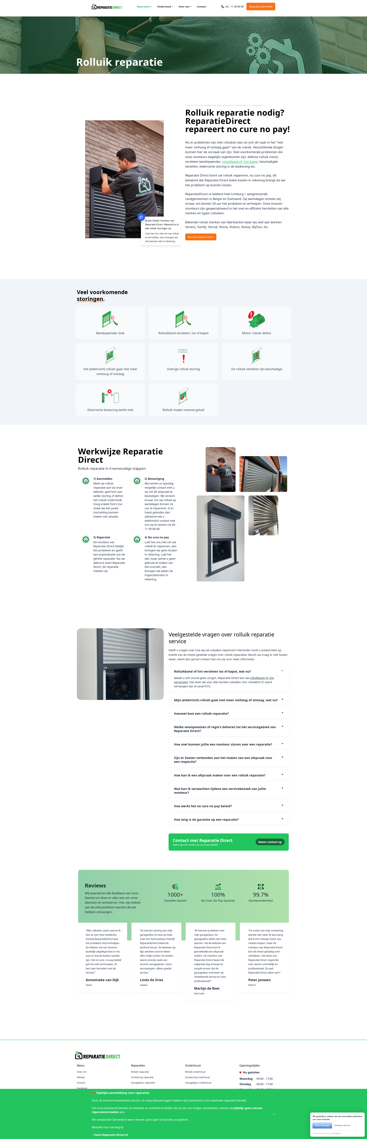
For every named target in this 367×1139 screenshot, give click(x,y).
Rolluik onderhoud (195, 1071)
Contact (201, 6)
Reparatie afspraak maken (201, 237)
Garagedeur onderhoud (198, 1082)
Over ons (184, 6)
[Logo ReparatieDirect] (107, 6)
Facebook (82, 1088)
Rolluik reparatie (140, 1071)
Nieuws (81, 1077)
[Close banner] (274, 1113)
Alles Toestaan (322, 1125)
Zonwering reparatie (142, 1077)
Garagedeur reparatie (143, 1082)
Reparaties (143, 6)
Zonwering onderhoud (197, 1077)
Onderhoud (164, 6)
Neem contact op (270, 842)
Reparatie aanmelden (261, 6)
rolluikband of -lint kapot (240, 161)
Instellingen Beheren (342, 1125)
